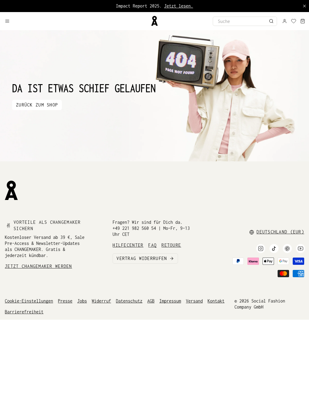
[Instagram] (260, 248)
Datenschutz (129, 300)
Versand (194, 300)
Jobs (82, 300)
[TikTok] (274, 248)
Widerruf (101, 300)
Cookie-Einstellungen (29, 300)
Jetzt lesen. (178, 5)
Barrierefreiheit (24, 311)
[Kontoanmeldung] (284, 21)
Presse (65, 300)
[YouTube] (300, 248)
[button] (75, 21)
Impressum (170, 300)
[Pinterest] (287, 248)
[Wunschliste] (293, 21)
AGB (150, 300)
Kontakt (216, 300)
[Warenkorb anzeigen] (302, 21)
